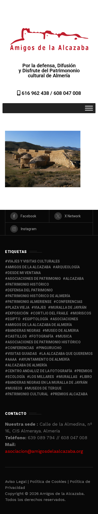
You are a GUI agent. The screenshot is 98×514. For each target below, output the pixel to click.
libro (87, 376)
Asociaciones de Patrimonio (34, 278)
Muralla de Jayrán (68, 307)
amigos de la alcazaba (29, 267)
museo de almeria (62, 330)
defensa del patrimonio (30, 290)
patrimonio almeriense (30, 301)
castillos (17, 336)
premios (84, 371)
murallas (68, 376)
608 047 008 (67, 93)
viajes (40, 307)
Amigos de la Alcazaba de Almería (40, 325)
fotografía (42, 336)
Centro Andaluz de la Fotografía (40, 371)
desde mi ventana (24, 273)
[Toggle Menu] (89, 108)
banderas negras (24, 330)
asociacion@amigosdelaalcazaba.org (44, 451)
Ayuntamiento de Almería (45, 359)
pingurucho (50, 348)
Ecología (16, 376)
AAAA (12, 359)
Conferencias (21, 348)
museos (15, 388)
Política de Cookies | (50, 481)
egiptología (36, 319)
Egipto (14, 319)
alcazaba (74, 278)
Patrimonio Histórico (28, 284)
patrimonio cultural (28, 394)
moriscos (82, 313)
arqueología (67, 267)
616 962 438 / (37, 93)
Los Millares (41, 376)
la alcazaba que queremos (67, 353)
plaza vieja (18, 307)
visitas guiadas (22, 353)
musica (65, 336)
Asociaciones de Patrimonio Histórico (44, 342)
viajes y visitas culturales (34, 261)
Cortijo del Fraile (50, 313)
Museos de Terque (44, 388)
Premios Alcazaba (70, 394)
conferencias (69, 301)
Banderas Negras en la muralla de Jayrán (47, 382)
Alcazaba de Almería (27, 365)
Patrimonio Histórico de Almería (39, 296)
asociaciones (65, 319)
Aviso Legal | (17, 481)
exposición (18, 313)
